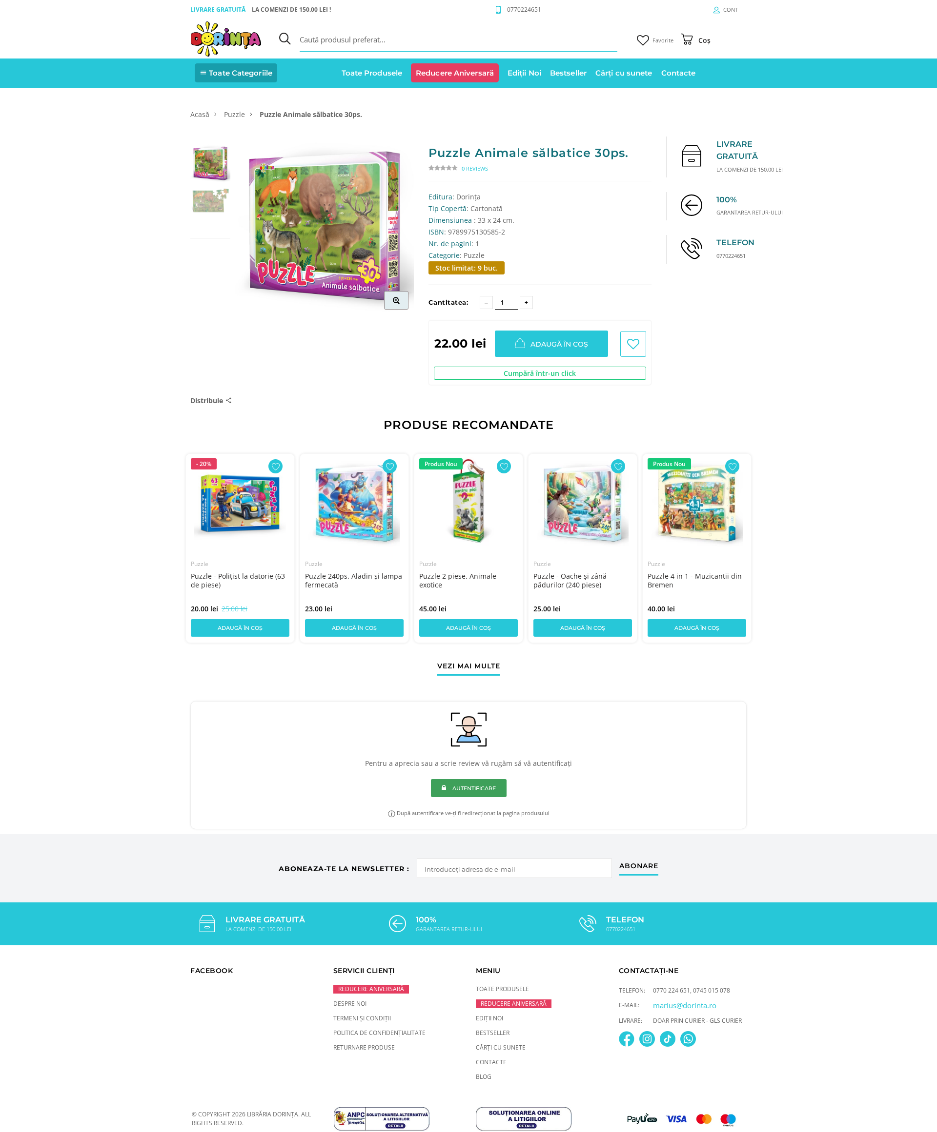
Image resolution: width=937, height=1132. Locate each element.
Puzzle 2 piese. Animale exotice (457, 580)
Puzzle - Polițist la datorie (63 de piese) (238, 580)
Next (767, 542)
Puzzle (234, 114)
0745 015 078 (711, 990)
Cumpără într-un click (540, 373)
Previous (169, 542)
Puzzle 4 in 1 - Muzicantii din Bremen (695, 580)
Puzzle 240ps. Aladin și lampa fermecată (353, 580)
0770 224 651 (671, 990)
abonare (638, 866)
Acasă (199, 114)
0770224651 (524, 9)
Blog (483, 1077)
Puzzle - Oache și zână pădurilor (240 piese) (570, 580)
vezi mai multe (468, 666)
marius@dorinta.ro (684, 1005)
